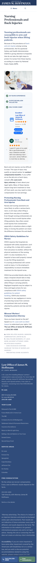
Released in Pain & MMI (9, 409)
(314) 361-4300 (7, 399)
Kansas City (5, 454)
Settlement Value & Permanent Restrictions (15, 423)
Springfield (5, 458)
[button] (25, 8)
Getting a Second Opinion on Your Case (14, 434)
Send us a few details (8, 502)
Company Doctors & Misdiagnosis (12, 420)
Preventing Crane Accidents (17, 352)
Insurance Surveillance (9, 427)
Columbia (5, 472)
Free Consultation (26, 559)
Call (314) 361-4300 (10, 559)
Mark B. (17, 140)
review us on (17, 132)
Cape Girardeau (6, 462)
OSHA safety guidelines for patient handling (15, 293)
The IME (4, 416)
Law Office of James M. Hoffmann (20, 117)
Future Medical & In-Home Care (11, 413)
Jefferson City (6, 465)
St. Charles (5, 469)
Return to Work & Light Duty (10, 430)
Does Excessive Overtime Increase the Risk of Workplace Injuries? (16, 348)
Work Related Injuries (15, 334)
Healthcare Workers (14, 339)
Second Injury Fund (8, 441)
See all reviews (18, 129)
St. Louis (4, 451)
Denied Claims (6, 437)
